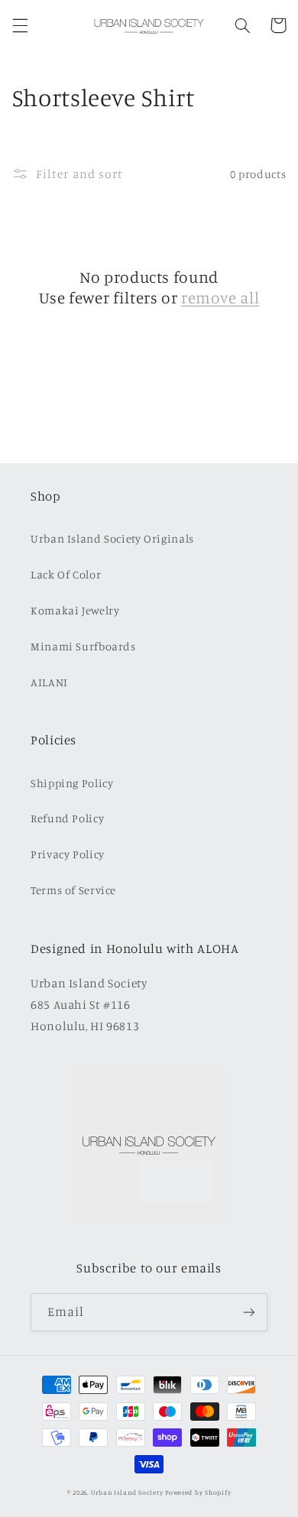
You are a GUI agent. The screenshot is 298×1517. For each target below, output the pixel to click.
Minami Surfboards (83, 646)
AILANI (49, 682)
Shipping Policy (72, 782)
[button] (19, 25)
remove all (220, 297)
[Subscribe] (249, 1312)
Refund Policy (67, 818)
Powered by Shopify (198, 1492)
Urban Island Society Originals (112, 538)
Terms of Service (73, 889)
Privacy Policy (68, 854)
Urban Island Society (127, 1492)
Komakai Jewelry (75, 610)
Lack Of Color (66, 574)
